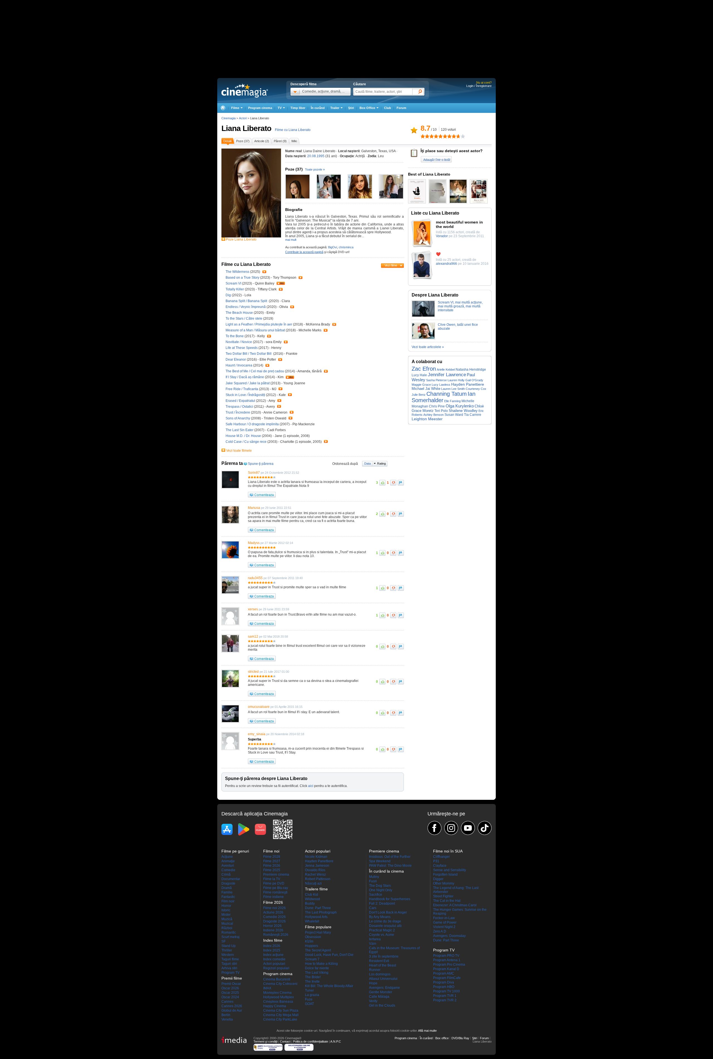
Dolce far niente (317, 968)
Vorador (442, 236)
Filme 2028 (271, 857)
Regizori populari (276, 968)
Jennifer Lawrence (447, 374)
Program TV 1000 (446, 991)
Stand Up (228, 946)
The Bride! (313, 977)
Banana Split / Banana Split (247, 301)
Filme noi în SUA (448, 851)
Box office (442, 1038)
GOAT (309, 1004)
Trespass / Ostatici (239, 407)
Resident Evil (379, 961)
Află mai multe (427, 1030)
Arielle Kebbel (446, 369)
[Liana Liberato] (251, 236)
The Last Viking (316, 973)
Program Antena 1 (446, 960)
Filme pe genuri (235, 851)
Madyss (254, 543)
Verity (373, 1001)
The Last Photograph (321, 912)
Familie (227, 892)
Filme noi (271, 851)
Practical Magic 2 (382, 930)
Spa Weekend (379, 861)
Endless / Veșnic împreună (246, 307)
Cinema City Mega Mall (281, 1015)
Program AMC (443, 973)
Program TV (230, 973)
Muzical (227, 924)
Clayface (439, 866)
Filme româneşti (275, 892)
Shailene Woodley (463, 411)
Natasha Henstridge (471, 369)
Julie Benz (419, 394)
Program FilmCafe (447, 978)
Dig (229, 295)
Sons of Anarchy (238, 418)
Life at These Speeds (242, 348)
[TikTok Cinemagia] (485, 828)
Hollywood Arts (316, 917)
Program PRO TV (446, 956)
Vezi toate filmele (239, 451)
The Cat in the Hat (446, 901)
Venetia (227, 1019)
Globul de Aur (231, 1010)
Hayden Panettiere (467, 384)
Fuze (308, 999)
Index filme (272, 940)
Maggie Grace (421, 384)
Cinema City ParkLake (280, 1019)
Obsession (313, 937)
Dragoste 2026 (274, 921)
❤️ (438, 254)
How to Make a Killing (321, 964)
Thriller (226, 950)
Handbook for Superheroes (389, 899)
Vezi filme (391, 265)
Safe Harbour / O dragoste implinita (252, 424)
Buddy (310, 903)
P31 (436, 861)
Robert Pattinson (317, 879)
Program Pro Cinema (449, 964)
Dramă (226, 888)
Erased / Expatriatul (240, 401)
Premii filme (231, 978)
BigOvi (332, 247)
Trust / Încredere (238, 412)
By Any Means (379, 917)
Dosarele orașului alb (385, 926)
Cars (372, 908)
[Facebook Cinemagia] (434, 828)
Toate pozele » (315, 169)
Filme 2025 (271, 870)
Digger (438, 879)
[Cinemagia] (222, 108)
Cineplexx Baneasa (278, 1002)
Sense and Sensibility (449, 870)
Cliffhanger (441, 857)
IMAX (267, 988)
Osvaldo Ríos (315, 870)
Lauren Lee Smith (453, 388)
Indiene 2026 (273, 930)
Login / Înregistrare (479, 86)
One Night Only (380, 890)
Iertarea (375, 939)
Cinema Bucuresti (276, 979)
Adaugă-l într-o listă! (436, 159)
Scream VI (234, 283)
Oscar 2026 (230, 988)
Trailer (264, 271)
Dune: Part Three (318, 908)
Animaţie (228, 861)
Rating (381, 463)
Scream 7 (312, 959)
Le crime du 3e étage (385, 921)
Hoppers (311, 946)
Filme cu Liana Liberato (293, 130)
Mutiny (374, 877)
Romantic (228, 932)
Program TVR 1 (444, 996)
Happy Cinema (274, 1006)
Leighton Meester (427, 419)
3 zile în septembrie (384, 956)
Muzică (226, 919)
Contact (285, 1041)
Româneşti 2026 (275, 935)
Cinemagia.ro (244, 91)
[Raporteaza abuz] (401, 482)
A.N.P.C (335, 1041)
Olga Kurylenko (460, 406)
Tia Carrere (472, 415)
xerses (253, 609)
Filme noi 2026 (274, 908)
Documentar (230, 879)
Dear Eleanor (236, 359)
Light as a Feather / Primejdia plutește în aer (259, 324)
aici (310, 786)
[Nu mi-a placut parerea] (393, 482)
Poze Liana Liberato (241, 239)
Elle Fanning (452, 401)
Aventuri (227, 866)
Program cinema (260, 108)
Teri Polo (441, 410)
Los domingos (379, 974)
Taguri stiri (229, 964)
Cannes (227, 1002)
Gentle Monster (380, 992)
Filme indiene (273, 897)
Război (226, 928)
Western (227, 955)
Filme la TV (271, 879)
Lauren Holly (456, 380)
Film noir (228, 901)
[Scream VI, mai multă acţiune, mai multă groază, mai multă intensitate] (423, 316)
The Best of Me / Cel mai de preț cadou (255, 371)
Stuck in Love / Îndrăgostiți (245, 395)
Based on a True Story (243, 278)
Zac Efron (424, 369)
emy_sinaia (256, 734)
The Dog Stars (380, 886)
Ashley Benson (433, 414)
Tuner (309, 990)
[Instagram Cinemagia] (451, 828)
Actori (243, 118)
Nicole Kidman (316, 857)
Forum (401, 108)
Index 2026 (271, 946)
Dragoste (228, 883)
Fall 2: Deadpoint (382, 903)
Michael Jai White (426, 389)
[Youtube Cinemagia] (468, 828)
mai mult (290, 239)
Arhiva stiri (229, 968)
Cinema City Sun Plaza (280, 1010)
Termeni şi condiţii (265, 1041)
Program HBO (443, 987)
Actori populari (274, 964)
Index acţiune (273, 955)
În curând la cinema (386, 871)
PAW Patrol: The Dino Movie (390, 866)
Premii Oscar (231, 984)
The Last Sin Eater (240, 430)
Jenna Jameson (317, 866)
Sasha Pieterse (436, 380)
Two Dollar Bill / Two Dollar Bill (249, 354)
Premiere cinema (276, 874)
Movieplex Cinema (277, 993)
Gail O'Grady (474, 380)
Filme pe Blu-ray (275, 888)
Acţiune (227, 857)
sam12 (253, 636)
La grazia (312, 995)
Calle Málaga (379, 997)
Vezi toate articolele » (428, 347)
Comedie (228, 870)
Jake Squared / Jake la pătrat (248, 383)
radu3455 (255, 578)
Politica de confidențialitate (310, 1041)
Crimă (226, 874)
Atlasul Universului (383, 979)
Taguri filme (230, 959)
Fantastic (228, 897)
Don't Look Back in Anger (388, 912)
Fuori (373, 881)
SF (223, 941)
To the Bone (235, 336)
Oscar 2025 (230, 993)
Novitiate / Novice (239, 342)
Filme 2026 (271, 866)
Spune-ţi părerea (261, 464)
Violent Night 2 (444, 927)
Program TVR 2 (444, 1000)
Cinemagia (228, 118)
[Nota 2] (425, 136)
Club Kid (311, 895)
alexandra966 (446, 264)
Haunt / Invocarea (239, 365)
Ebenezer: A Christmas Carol (455, 905)
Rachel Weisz (315, 874)
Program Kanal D (446, 969)
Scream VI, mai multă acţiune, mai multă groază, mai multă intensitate (460, 306)
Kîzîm (309, 941)
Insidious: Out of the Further (390, 857)
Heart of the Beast (382, 965)
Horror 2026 (272, 926)
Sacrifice (375, 895)
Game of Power (444, 922)
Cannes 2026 (231, 1006)
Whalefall (312, 921)
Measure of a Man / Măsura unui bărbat (255, 330)
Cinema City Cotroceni (280, 984)
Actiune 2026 (273, 912)
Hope (373, 983)
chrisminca (346, 247)
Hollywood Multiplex (278, 997)
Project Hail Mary (318, 932)
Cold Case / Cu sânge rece (246, 442)
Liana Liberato (246, 128)
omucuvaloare (259, 707)
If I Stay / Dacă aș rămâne (245, 377)
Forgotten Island (445, 874)
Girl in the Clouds (382, 1005)
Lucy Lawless (441, 384)
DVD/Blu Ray (460, 1038)
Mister (226, 915)
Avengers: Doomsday (449, 936)
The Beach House (240, 313)
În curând (318, 108)
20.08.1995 (315, 156)
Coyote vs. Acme (381, 935)
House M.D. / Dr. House (243, 436)
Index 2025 (271, 950)
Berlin (225, 1015)
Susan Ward (454, 414)
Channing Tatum (446, 394)
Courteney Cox (476, 388)
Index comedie (274, 959)
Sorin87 (254, 473)
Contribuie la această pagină (304, 252)
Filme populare (318, 927)
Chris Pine (437, 406)
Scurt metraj (230, 937)
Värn (372, 944)
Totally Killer (235, 289)
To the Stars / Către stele (244, 318)
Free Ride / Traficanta (242, 389)
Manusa (254, 508)
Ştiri (351, 108)
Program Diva (443, 982)
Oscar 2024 (230, 997)
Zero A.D (439, 931)
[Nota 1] (423, 136)
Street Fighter (443, 896)
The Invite (312, 981)
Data (367, 463)
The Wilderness (238, 272)
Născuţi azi (313, 883)
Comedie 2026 (274, 917)
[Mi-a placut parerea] (382, 482)
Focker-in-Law (444, 918)
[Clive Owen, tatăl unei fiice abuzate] (423, 338)
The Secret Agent (318, 950)
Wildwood (312, 899)
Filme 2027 (271, 861)
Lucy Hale (419, 375)
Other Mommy (443, 883)
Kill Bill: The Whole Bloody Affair (329, 986)
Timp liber (297, 108)
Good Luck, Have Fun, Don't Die (329, 955)
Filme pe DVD (273, 883)
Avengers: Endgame (384, 988)
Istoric (225, 910)
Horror (226, 906)
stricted (253, 672)
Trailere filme (316, 889)
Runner (374, 970)
